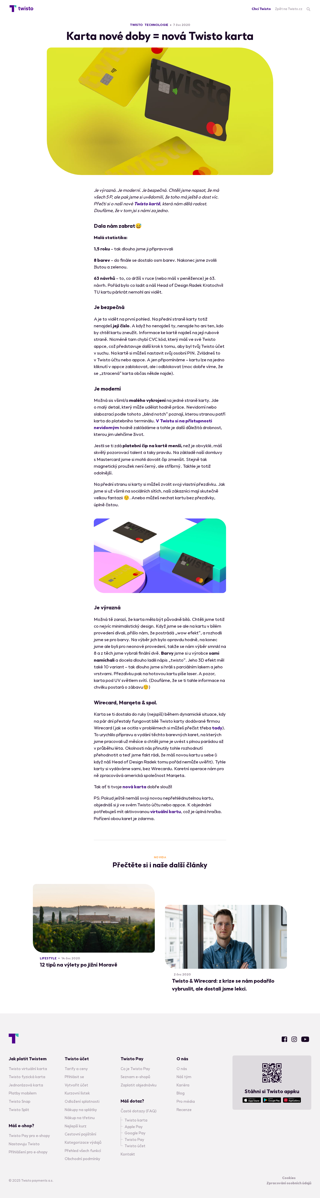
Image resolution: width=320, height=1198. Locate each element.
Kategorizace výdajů (83, 1142)
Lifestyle (48, 958)
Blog (181, 1093)
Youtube (305, 1039)
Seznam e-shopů (135, 1076)
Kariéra (183, 1085)
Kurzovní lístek (77, 1093)
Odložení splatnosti (82, 1101)
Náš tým (184, 1076)
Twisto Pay (134, 1139)
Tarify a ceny (76, 1068)
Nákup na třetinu (80, 1117)
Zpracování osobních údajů (288, 1183)
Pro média (186, 1101)
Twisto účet (135, 1145)
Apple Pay (134, 1126)
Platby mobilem (23, 1093)
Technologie (156, 25)
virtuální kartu (165, 811)
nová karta (134, 786)
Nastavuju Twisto (24, 1143)
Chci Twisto (261, 9)
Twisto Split (19, 1109)
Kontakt (128, 1154)
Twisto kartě (147, 203)
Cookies (289, 1178)
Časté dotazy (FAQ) (138, 1110)
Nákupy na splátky (81, 1109)
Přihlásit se (74, 1076)
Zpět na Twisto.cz (288, 9)
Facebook (284, 1039)
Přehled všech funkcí (83, 1150)
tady (217, 728)
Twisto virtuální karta (28, 1068)
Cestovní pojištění (80, 1134)
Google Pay (135, 1132)
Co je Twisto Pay (135, 1068)
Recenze (184, 1109)
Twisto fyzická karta (27, 1076)
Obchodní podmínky (82, 1158)
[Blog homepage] (21, 8)
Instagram (294, 1039)
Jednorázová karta (26, 1085)
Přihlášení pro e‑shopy (28, 1151)
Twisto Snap (19, 1101)
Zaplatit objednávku (139, 1085)
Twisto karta (136, 1120)
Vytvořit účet (76, 1085)
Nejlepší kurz (75, 1125)
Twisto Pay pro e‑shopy (29, 1135)
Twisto (136, 25)
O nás (182, 1068)
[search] (308, 9)
